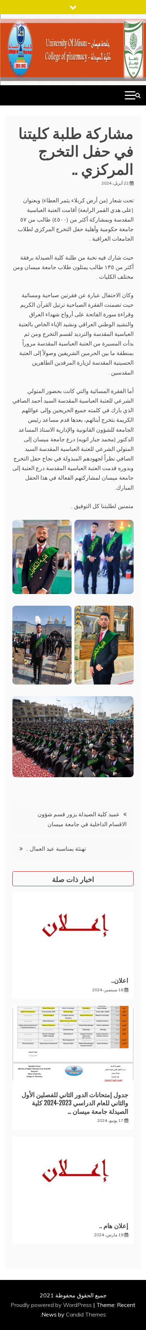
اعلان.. (119, 980)
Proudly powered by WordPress (52, 1304)
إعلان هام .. (113, 1225)
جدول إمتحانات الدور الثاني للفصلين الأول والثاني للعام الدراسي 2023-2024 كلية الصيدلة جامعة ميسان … (75, 1103)
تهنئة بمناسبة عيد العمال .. (56, 848)
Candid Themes (86, 1314)
